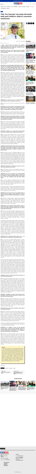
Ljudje (2, 11)
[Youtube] (35, 4)
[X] (32, 4)
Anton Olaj (6, 368)
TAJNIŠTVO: (17, 457)
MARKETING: (18, 459)
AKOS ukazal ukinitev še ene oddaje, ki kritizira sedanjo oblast (18, 373)
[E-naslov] (31, 23)
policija (14, 368)
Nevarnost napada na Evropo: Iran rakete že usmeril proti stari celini (29, 93)
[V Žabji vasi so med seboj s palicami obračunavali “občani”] (30, 46)
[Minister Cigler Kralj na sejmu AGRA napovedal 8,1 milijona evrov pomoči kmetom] (30, 78)
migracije (10, 368)
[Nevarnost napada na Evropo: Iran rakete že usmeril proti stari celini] (30, 89)
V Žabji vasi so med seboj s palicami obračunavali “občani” (30, 50)
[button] (2, 4)
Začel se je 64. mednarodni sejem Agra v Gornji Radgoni (30, 103)
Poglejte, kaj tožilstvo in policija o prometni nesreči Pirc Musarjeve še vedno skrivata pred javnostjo (30, 72)
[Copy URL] (33, 23)
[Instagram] (30, 4)
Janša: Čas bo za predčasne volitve (5, 372)
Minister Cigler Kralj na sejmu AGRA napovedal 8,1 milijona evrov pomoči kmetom (30, 83)
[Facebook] (28, 4)
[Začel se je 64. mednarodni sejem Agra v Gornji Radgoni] (30, 99)
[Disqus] (18, 406)
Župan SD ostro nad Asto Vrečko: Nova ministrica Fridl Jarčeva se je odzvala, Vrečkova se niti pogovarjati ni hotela (30, 61)
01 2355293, (21, 457)
